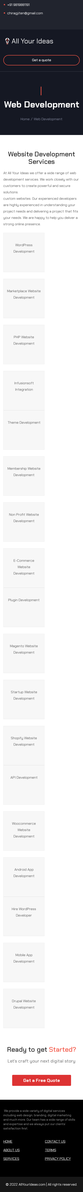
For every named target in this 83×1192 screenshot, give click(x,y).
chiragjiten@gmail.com (25, 13)
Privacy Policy (58, 1158)
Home (25, 119)
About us (11, 1150)
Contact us (55, 1141)
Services (11, 1158)
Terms (50, 1150)
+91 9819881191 (18, 4)
